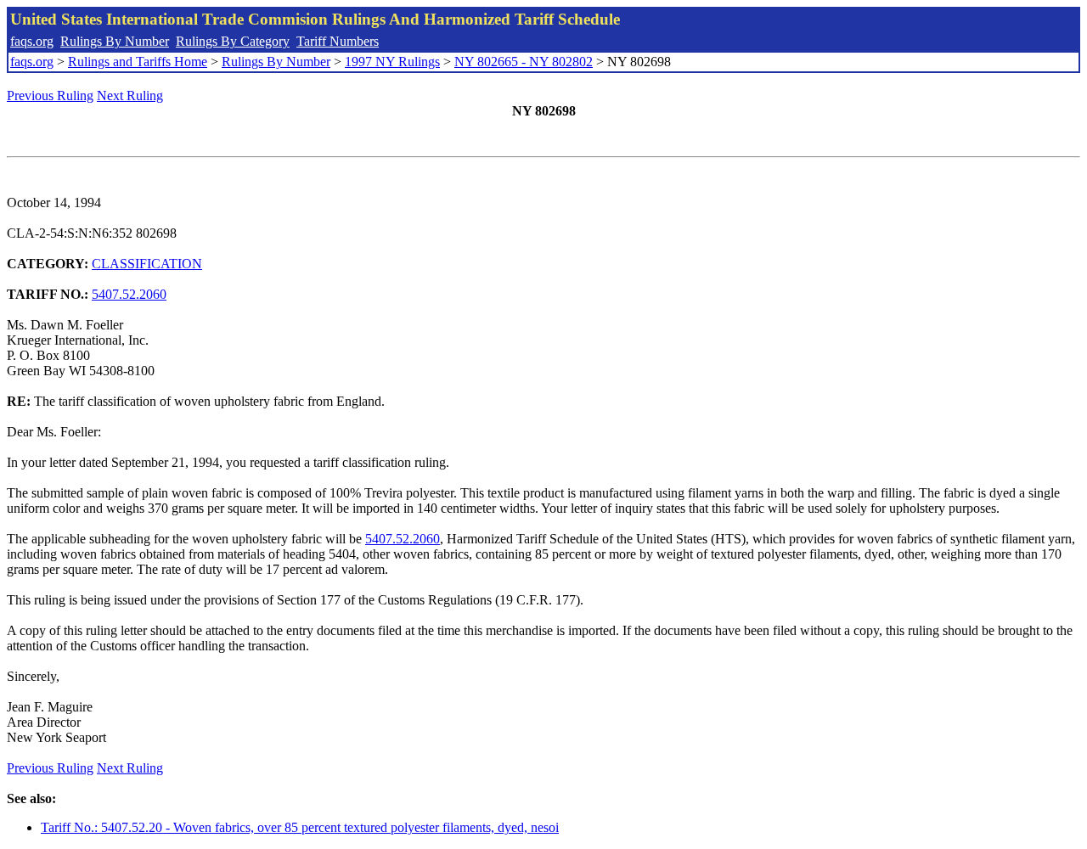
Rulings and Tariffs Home (137, 61)
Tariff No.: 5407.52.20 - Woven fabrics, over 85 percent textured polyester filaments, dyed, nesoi (300, 827)
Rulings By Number (114, 41)
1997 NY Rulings (392, 61)
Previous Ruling (50, 95)
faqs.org (32, 41)
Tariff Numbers (337, 41)
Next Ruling (130, 95)
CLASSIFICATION (147, 263)
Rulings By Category (233, 41)
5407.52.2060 (129, 294)
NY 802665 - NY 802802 (523, 61)
